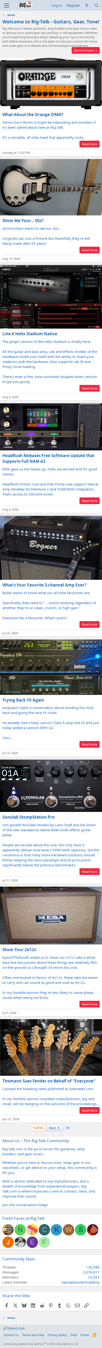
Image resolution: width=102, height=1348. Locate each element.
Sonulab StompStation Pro (28, 817)
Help (73, 1335)
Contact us (11, 1335)
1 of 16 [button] (37, 1128)
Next (53, 1128)
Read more (89, 144)
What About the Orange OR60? (32, 114)
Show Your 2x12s (19, 949)
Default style (15, 1328)
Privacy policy (57, 1335)
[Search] (96, 5)
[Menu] (6, 5)
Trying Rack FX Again (23, 700)
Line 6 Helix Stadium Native (29, 333)
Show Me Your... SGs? (23, 220)
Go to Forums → (85, 50)
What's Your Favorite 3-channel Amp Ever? (44, 585)
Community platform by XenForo (41, 1344)
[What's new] (87, 5)
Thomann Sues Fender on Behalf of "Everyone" (48, 1081)
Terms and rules (33, 1335)
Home (84, 1335)
